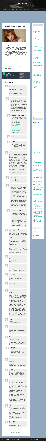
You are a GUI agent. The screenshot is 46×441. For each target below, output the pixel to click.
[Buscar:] (38, 25)
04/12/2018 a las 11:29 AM (12, 86)
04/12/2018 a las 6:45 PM (12, 265)
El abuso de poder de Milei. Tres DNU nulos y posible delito (38, 43)
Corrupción (36, 9)
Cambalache (35, 63)
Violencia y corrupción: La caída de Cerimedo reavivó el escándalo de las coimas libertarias (38, 57)
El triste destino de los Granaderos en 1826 (38, 82)
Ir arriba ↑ (42, 439)
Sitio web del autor (7, 77)
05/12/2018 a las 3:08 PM (13, 348)
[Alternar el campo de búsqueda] (42, 9)
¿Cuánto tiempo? (36, 179)
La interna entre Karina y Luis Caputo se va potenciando (38, 72)
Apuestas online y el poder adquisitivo (38, 215)
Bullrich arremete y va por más (15, 26)
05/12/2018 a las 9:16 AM (12, 337)
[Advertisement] (23, 15)
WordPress (17, 439)
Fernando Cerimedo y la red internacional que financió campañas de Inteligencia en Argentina (38, 65)
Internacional (18, 9)
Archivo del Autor (6, 77)
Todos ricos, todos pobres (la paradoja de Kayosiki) (38, 216)
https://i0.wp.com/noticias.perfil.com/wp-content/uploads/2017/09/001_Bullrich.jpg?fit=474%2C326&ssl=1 (17, 125)
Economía (13, 9)
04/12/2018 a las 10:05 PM (12, 320)
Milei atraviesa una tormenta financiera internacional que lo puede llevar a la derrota (38, 61)
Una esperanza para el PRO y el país (38, 47)
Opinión (24, 9)
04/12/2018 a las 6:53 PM (12, 274)
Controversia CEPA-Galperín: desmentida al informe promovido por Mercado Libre (38, 40)
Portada (4, 9)
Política (8, 9)
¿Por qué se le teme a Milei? (37, 164)
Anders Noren (38, 439)
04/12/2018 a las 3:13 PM (12, 256)
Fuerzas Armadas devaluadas (37, 180)
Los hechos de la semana (37, 62)
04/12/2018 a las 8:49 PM (12, 283)
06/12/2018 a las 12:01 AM (12, 422)
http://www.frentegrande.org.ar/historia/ (14, 245)
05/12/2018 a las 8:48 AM (12, 326)
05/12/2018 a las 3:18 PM (12, 370)
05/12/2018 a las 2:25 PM (14, 211)
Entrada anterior (22, 76)
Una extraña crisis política (39, 77)
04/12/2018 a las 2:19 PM (12, 230)
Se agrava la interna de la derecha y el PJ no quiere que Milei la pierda (38, 53)
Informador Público (23, 3)
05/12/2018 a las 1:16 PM (14, 142)
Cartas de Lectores (29, 9)
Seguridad (22, 74)
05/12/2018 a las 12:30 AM (15, 136)
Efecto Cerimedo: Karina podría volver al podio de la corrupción (38, 50)
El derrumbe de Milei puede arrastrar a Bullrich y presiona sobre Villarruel (38, 58)
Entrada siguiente (23, 77)
